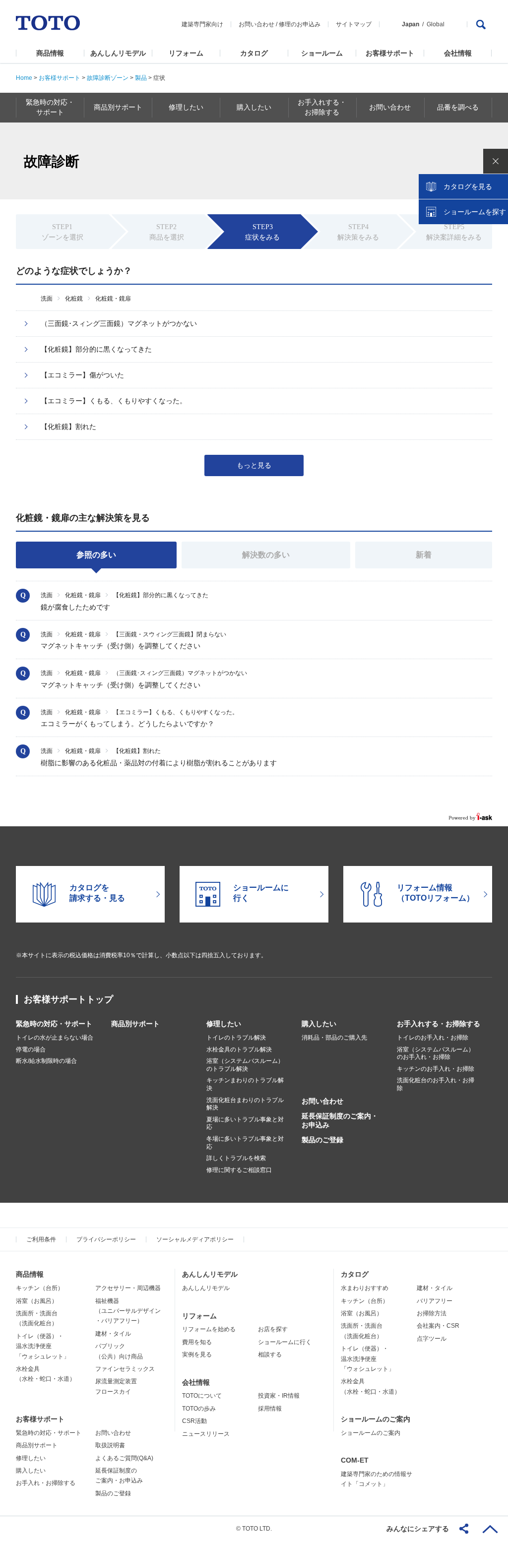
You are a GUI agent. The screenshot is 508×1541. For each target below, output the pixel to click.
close (495, 161)
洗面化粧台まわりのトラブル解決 (245, 1104)
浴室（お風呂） (37, 1300)
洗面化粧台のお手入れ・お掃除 (435, 1084)
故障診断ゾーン (107, 77)
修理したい (223, 1024)
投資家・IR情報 (279, 1395)
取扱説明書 (110, 1445)
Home (24, 77)
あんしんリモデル (118, 53)
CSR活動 (194, 1421)
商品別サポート (135, 1024)
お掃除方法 (431, 1313)
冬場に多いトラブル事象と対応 (245, 1142)
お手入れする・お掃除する (438, 1024)
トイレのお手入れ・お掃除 (432, 1037)
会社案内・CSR (438, 1325)
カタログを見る (468, 186)
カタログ (254, 53)
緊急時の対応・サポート (54, 1024)
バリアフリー (434, 1300)
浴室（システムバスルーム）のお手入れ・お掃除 (435, 1053)
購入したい (319, 1024)
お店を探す (273, 1329)
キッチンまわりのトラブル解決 (245, 1084)
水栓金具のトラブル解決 (239, 1049)
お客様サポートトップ (68, 999)
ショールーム (322, 53)
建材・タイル (113, 1333)
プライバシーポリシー (106, 1239)
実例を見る (197, 1354)
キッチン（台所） (40, 1288)
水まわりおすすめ (364, 1288)
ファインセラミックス (125, 1368)
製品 (141, 77)
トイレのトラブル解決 (236, 1037)
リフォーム (186, 53)
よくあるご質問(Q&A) (124, 1458)
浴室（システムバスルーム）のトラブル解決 (245, 1064)
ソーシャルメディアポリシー (195, 1239)
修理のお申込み (299, 24)
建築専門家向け (202, 24)
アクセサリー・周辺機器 (128, 1288)
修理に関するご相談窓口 (239, 1170)
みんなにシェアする (417, 1529)
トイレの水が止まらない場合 (54, 1037)
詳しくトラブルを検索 (236, 1158)
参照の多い (96, 555)
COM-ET (355, 1460)
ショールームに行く (285, 1342)
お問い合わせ (256, 24)
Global (435, 24)
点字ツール (431, 1338)
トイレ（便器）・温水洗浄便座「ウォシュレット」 (42, 1346)
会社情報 (458, 53)
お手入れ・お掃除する (45, 1482)
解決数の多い (266, 555)
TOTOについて (202, 1395)
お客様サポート (390, 53)
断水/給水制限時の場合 (46, 1060)
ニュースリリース (206, 1433)
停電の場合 (31, 1049)
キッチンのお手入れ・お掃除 (435, 1068)
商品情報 (50, 53)
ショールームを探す (475, 212)
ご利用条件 (41, 1239)
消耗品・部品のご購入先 (334, 1037)
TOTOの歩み (199, 1408)
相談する (270, 1354)
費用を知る (197, 1342)
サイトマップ (354, 24)
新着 (424, 555)
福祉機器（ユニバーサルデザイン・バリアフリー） (128, 1311)
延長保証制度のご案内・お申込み (340, 1120)
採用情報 (270, 1408)
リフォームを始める (209, 1329)
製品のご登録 (322, 1140)
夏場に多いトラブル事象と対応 (245, 1123)
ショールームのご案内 (375, 1419)
